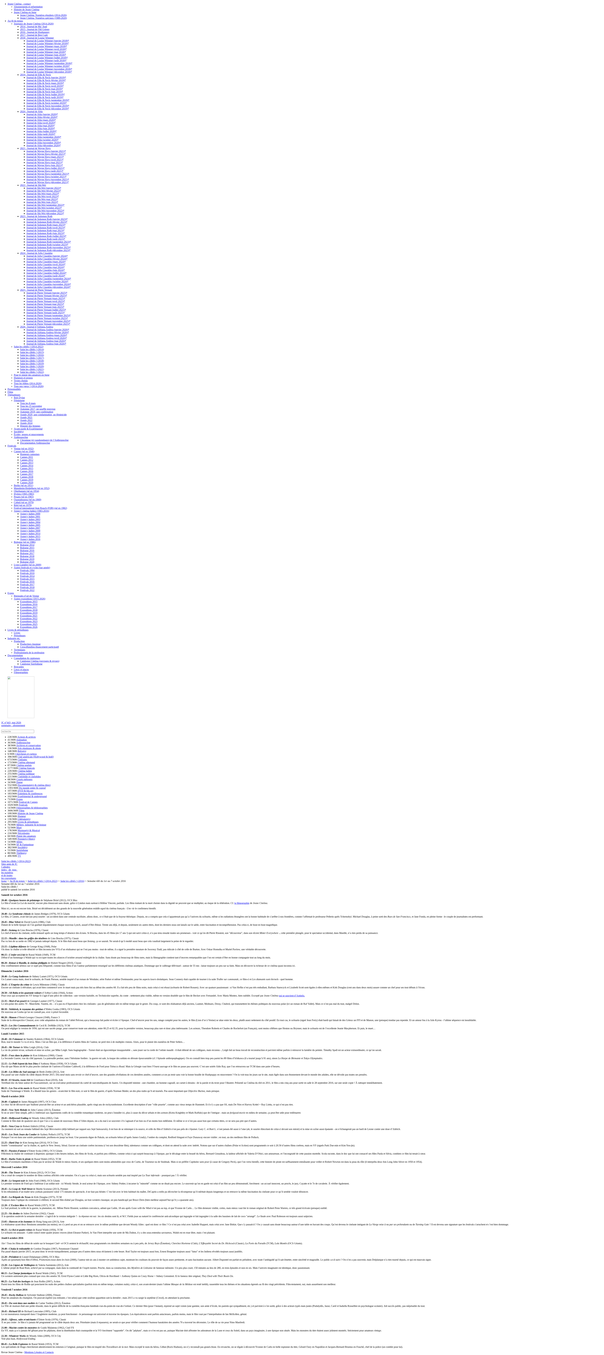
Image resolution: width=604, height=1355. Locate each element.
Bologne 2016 (27, 550)
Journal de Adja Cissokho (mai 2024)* (45, 267)
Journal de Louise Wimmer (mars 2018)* (46, 46)
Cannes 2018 (26, 477)
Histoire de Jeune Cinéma (26, 9)
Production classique (30, 644)
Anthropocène (21, 437)
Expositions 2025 (28, 624)
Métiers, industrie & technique (31, 824)
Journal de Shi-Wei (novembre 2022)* (45, 210)
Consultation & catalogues (27, 658)
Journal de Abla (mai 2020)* (40, 125)
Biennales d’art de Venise (26, 596)
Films (10, 392)
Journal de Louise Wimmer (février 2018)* (47, 43)
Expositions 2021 (28, 615)
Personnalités (14, 389)
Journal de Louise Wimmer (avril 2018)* (46, 49)
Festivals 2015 (27, 579)
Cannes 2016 (26, 471)
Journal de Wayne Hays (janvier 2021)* (46, 151)
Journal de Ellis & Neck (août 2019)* (45, 97)
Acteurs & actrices (26, 737)
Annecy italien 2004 (30, 522)
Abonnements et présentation (28, 6)
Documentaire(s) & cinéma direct (34, 785)
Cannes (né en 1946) (24, 451)
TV (19, 856)
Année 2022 (26, 420)
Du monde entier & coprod (32, 788)
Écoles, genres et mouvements (29, 434)
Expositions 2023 (28, 621)
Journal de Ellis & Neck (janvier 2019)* (46, 77)
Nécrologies (24, 833)
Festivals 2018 (27, 587)
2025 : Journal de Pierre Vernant (36, 290)
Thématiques (14, 394)
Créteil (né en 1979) (24, 502)
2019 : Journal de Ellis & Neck (35, 74)
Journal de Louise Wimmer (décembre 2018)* (49, 72)
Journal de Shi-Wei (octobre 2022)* (44, 207)
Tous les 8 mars (28, 403)
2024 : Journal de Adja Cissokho (36, 253)
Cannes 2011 (26, 457)
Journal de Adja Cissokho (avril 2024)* (45, 264)
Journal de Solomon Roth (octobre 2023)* (47, 244)
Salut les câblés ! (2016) (32, 355)
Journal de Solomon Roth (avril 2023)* (45, 227)
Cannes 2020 (26, 482)
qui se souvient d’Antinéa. (292, 995)
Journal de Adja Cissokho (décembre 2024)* (48, 287)
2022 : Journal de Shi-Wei (33, 185)
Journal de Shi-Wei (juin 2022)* (42, 202)
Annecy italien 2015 (30, 536)
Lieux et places (21, 669)
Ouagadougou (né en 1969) (27, 499)
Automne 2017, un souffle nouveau (37, 409)
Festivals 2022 (27, 590)
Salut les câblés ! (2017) (32, 358)
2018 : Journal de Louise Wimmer (37, 38)
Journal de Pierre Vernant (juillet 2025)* (46, 309)
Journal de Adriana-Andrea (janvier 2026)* (47, 329)
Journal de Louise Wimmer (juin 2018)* (46, 55)
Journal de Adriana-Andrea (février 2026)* (47, 332)
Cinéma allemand (26, 762)
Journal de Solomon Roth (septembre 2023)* (48, 241)
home (4, 881)
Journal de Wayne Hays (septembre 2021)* (47, 173)
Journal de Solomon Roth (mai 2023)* (45, 230)
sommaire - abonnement (13, 725)
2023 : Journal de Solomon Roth (36, 216)
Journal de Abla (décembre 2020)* (43, 145)
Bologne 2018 (27, 556)
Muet (19, 827)
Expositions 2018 (28, 610)
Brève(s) (22, 751)
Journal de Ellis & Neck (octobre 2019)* (46, 103)
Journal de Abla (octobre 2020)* (42, 139)
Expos (11, 593)
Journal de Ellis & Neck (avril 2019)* (45, 86)
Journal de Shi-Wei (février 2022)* (43, 190)
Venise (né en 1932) (24, 448)
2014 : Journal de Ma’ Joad (33, 26)
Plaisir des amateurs (26, 836)
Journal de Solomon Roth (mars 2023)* (46, 224)
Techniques (19, 649)
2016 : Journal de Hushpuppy (35, 32)
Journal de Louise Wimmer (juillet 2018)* (47, 57)
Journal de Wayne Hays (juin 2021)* (44, 165)
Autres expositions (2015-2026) (29, 598)
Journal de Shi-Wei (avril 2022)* (42, 196)
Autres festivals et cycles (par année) (32, 567)
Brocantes (19, 666)
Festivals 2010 (27, 573)
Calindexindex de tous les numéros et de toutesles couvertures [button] (9, 873)
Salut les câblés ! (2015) (32, 352)
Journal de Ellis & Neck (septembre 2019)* (47, 100)
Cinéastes (22, 759)
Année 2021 (26, 417)
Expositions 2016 (28, 604)
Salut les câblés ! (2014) (32, 349)
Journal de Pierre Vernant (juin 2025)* (45, 307)
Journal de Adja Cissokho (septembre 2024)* (48, 278)
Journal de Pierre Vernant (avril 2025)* (45, 301)
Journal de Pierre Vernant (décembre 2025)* (48, 324)
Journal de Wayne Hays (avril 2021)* (45, 159)
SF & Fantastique (25, 844)
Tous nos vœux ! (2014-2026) (29, 386)
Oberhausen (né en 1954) (26, 491)
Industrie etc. (14, 638)
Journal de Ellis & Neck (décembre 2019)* (47, 108)
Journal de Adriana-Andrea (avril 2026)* (46, 338)
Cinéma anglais (24, 765)
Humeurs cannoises (29, 454)
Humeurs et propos (23, 377)
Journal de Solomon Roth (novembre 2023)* (48, 247)
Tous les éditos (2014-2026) (28, 383)
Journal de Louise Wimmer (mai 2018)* (46, 52)
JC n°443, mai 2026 (11, 722)
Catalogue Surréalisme (31, 664)
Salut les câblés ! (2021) (32, 369)
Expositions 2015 (28, 601)
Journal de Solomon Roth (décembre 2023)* (48, 250)
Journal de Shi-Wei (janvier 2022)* (43, 188)
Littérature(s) (24, 819)
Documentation (15, 655)
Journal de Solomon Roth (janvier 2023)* (47, 219)
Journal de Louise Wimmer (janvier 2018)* (47, 40)
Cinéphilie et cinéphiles (29, 776)
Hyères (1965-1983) (24, 494)
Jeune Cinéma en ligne (25, 12)
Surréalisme (22, 850)
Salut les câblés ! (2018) (32, 360)
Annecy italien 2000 (30, 513)
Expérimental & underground (32, 796)
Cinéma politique (26, 773)
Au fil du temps (15, 21)
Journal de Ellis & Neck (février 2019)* (46, 80)
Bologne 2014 (27, 545)
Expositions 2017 (28, 607)
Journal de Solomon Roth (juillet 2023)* (46, 236)
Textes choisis (21, 380)
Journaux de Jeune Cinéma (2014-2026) (34, 23)
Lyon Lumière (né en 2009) (27, 564)
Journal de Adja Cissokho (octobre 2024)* (47, 281)
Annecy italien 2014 (30, 533)
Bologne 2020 (27, 562)
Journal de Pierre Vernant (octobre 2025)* (47, 318)
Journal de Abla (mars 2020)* (41, 120)
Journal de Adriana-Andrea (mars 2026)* (46, 335)
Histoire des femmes (30, 426)
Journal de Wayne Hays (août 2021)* (44, 171)
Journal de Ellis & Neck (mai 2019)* (44, 89)
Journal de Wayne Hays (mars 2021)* (45, 156)
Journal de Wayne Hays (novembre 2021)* (47, 179)
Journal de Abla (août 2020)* (40, 134)
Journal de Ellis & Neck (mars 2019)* (45, 83)
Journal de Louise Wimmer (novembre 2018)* (49, 69)
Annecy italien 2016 (30, 539)
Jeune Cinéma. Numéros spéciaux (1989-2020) (43, 18)
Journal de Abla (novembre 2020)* (43, 142)
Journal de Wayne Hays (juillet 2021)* (45, 168)
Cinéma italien (25, 771)
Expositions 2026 (28, 627)
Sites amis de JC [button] (9, 864)
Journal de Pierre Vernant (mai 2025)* (45, 304)
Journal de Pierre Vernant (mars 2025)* (45, 298)
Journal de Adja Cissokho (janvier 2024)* (47, 256)
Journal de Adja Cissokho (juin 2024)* (45, 270)
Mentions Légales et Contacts (39, 1352)
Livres (17, 632)
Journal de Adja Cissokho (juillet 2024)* (46, 273)
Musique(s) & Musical (29, 830)
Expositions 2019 (28, 613)
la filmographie (241, 903)
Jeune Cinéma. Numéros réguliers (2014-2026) (43, 15)
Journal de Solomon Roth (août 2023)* (45, 239)
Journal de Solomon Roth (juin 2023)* (45, 233)
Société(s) (19, 431)
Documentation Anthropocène (35, 443)
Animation (21, 739)
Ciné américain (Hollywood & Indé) (36, 756)
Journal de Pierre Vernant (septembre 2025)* (48, 315)
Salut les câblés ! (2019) (32, 363)
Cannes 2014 (26, 465)
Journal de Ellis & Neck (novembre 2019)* (47, 105)
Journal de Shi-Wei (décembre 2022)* (45, 213)
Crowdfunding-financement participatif (39, 647)
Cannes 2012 (26, 460)
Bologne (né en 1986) (25, 542)
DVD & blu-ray (26, 790)
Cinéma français (27, 768)
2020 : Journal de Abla (31, 111)
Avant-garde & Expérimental (28, 428)
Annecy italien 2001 (30, 516)
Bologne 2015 (27, 547)
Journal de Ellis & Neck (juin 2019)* (44, 91)
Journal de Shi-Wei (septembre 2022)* (45, 205)
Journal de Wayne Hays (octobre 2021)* (46, 176)
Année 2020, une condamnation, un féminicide (43, 414)
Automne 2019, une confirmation (36, 411)
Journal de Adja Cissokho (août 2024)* (45, 275)
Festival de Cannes (28, 802)
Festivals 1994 (27, 570)
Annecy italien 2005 (30, 525)
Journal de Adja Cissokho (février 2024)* (46, 258)
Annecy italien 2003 (30, 519)
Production (19, 641)
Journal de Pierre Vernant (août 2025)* (45, 312)
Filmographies (21, 672)
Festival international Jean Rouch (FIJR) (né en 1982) (40, 508)
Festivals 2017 (27, 584)
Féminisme (19, 400)
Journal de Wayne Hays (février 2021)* (46, 154)
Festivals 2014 (27, 576)
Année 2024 (26, 423)
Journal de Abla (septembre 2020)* (43, 137)
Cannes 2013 (26, 462)
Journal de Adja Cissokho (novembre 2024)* (48, 284)
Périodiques (19, 635)
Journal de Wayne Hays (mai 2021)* (44, 162)
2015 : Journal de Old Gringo (34, 29)
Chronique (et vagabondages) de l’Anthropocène (44, 440)
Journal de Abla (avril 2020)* (41, 122)
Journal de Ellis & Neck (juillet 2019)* (45, 94)
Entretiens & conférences (30, 793)
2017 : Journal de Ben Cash (34, 35)
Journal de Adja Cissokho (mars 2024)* (46, 261)
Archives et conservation (28, 745)
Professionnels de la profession (29, 652)
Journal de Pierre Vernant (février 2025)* (46, 295)
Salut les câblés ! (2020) (32, 366)
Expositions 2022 (28, 618)
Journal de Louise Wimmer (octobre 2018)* (48, 66)
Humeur (22, 816)
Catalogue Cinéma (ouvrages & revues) (39, 661)
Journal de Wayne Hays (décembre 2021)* (47, 182)
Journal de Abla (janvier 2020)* (42, 114)
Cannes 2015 (26, 468)
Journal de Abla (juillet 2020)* (41, 131)
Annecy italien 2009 (30, 530)
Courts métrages (24, 779)
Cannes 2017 (26, 474)
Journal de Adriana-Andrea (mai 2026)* (46, 341)
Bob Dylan (19, 397)
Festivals (12, 445)
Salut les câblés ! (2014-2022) (28, 346)
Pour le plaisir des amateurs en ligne (31, 375)
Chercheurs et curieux (26, 754)
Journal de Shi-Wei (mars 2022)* (42, 193)
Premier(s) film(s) (26, 839)
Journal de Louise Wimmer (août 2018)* (46, 60)
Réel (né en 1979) (23, 505)
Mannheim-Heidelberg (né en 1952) (32, 488)
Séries (19, 841)
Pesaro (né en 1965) (24, 496)
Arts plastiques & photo (29, 748)
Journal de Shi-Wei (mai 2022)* (42, 199)
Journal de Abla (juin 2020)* (40, 128)
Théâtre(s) (21, 853)
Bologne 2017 (27, 553)
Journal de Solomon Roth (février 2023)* (46, 222)
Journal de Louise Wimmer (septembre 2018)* (49, 63)
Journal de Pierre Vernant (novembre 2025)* (48, 321)
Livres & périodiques (18, 630)
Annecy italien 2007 (30, 528)
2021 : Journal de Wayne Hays (35, 148)
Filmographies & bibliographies (32, 807)
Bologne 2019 (27, 559)
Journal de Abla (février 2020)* (42, 117)
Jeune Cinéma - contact (19, 4)
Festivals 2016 (27, 581)
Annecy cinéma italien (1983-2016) (31, 511)
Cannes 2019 (26, 479)
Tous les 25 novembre (31, 406)
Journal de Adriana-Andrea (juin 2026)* (46, 343)
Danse (19, 782)
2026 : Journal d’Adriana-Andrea (36, 326)
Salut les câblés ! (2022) (32, 372)
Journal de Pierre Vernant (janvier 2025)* (46, 292)
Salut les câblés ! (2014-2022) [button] (16, 861)
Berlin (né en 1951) (23, 485)
